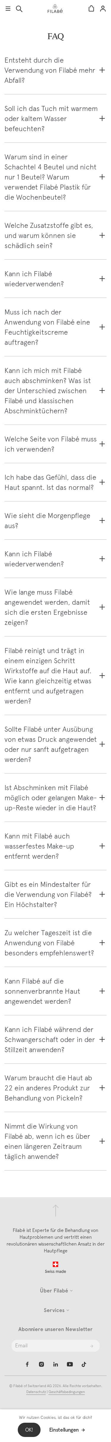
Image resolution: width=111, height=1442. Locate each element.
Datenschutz (36, 1392)
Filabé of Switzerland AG (33, 1386)
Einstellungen (64, 1430)
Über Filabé (54, 1290)
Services (54, 1310)
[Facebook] (27, 1364)
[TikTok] (84, 1364)
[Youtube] (70, 1364)
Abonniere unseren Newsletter (55, 1329)
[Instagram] (41, 1364)
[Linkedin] (55, 1364)
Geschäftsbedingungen (67, 1392)
